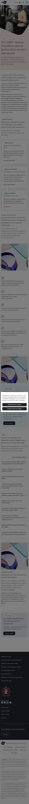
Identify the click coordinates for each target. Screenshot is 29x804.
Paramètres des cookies (14, 404)
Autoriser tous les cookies (14, 408)
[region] (14, 402)
